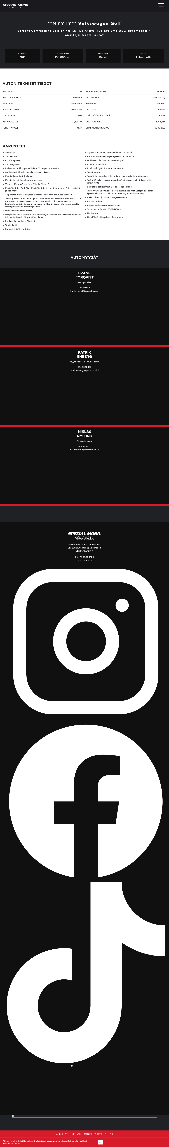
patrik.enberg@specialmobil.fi (84, 370)
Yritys (98, 1134)
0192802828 (84, 288)
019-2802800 (74, 548)
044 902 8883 (84, 367)
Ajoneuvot (63, 1134)
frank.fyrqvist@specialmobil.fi (84, 291)
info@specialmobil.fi (91, 548)
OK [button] (100, 1142)
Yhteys (109, 1134)
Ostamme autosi (82, 1134)
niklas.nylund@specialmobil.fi (84, 450)
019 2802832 (84, 446)
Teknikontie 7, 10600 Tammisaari (84, 545)
